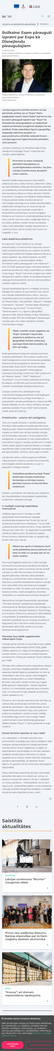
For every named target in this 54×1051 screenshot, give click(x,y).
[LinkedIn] (36, 807)
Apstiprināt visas (12, 1045)
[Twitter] (27, 807)
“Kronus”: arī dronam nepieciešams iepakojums (22, 994)
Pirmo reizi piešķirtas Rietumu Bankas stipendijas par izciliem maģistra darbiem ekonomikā (26, 936)
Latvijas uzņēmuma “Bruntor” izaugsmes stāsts (25, 881)
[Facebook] (17, 807)
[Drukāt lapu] (50, 798)
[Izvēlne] (49, 16)
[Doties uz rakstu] (48, 888)
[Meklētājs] (42, 16)
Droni (8, 988)
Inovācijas (10, 875)
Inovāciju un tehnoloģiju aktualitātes (19, 24)
